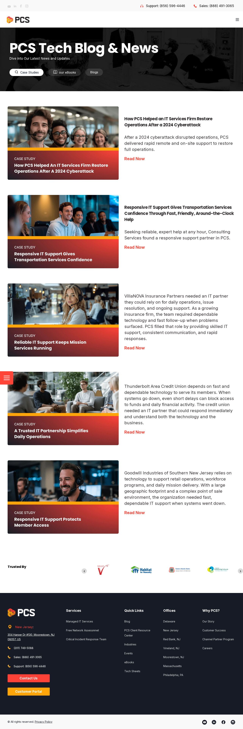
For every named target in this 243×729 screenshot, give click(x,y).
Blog (127, 621)
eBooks (129, 662)
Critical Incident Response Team (86, 639)
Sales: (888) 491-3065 (216, 6)
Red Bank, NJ (171, 639)
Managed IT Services (79, 621)
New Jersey (24, 627)
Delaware (169, 621)
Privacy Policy (43, 721)
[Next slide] (240, 571)
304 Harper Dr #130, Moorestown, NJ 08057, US (31, 637)
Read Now (134, 158)
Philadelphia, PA (173, 675)
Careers (207, 648)
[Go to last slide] (84, 571)
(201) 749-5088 (23, 648)
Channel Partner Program (218, 639)
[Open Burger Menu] (237, 19)
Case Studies (29, 72)
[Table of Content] (6, 378)
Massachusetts (172, 666)
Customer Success (214, 630)
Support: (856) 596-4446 (165, 6)
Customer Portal (28, 691)
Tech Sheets (132, 671)
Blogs (94, 72)
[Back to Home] (18, 19)
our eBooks (67, 72)
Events (128, 653)
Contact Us (29, 678)
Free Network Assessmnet (82, 630)
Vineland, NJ (171, 648)
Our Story (208, 621)
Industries (130, 644)
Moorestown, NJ (173, 657)
